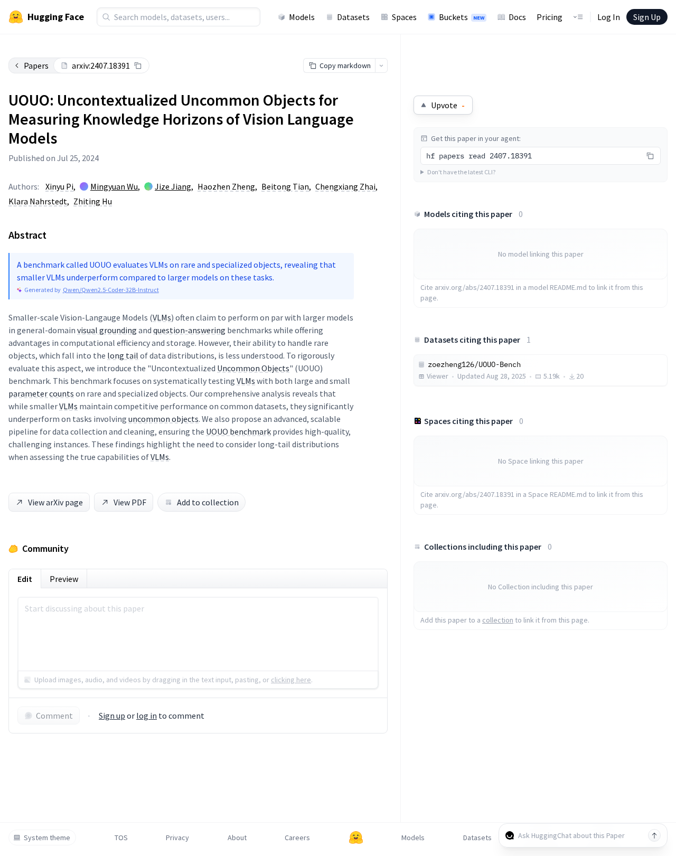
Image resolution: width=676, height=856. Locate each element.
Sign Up (647, 17)
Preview (64, 578)
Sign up (112, 715)
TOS (121, 837)
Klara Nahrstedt (37, 201)
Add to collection (208, 502)
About (237, 837)
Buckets (461, 17)
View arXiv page (55, 502)
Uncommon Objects (253, 368)
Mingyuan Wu (114, 186)
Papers (36, 65)
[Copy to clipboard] (138, 65)
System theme (47, 837)
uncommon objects (163, 418)
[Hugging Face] (356, 837)
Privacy (177, 837)
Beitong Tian (285, 186)
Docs (517, 17)
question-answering (189, 330)
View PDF (130, 502)
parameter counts (41, 393)
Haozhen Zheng (226, 186)
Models (302, 17)
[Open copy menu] (381, 65)
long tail (122, 355)
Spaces (404, 17)
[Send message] (654, 835)
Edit (24, 578)
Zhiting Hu (92, 201)
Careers (297, 837)
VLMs (162, 317)
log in (146, 715)
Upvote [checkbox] (448, 105)
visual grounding (107, 330)
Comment (54, 715)
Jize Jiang (173, 186)
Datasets (353, 17)
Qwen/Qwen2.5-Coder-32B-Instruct (111, 290)
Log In (608, 17)
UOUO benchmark (238, 431)
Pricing (549, 17)
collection (497, 620)
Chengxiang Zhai (345, 186)
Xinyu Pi (59, 186)
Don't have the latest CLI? (461, 172)
